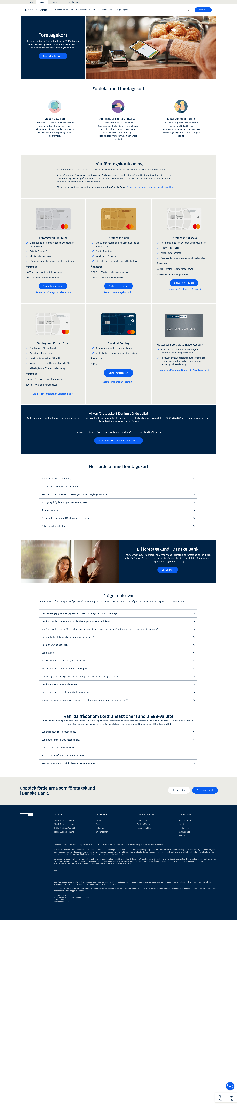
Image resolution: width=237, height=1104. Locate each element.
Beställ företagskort (53, 286)
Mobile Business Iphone (64, 824)
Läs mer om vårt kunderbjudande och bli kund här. (150, 187)
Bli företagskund (205, 790)
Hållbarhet (100, 828)
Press (98, 824)
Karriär (98, 820)
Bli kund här (167, 570)
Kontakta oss (184, 832)
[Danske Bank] (37, 9)
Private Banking (57, 2)
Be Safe (182, 836)
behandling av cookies (116, 889)
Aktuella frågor (185, 820)
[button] (64, 9)
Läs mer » (57, 870)
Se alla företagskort (53, 56)
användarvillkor (98, 889)
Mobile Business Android (64, 820)
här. (87, 891)
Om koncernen (102, 832)
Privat (30, 2)
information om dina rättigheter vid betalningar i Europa (168, 889)
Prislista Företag (144, 824)
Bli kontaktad (179, 790)
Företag (42, 2)
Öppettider (183, 824)
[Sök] (189, 10)
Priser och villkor (144, 828)
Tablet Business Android (64, 828)
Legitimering (184, 828)
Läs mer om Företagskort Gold (117, 292)
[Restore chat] (230, 1086)
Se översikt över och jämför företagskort (118, 440)
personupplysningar (136, 889)
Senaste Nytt (142, 820)
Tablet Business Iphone (64, 832)
